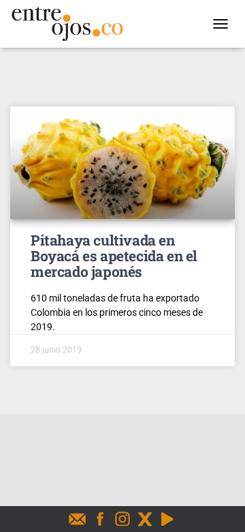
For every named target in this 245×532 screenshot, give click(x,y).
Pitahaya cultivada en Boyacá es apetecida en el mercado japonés (114, 256)
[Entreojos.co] (72, 24)
